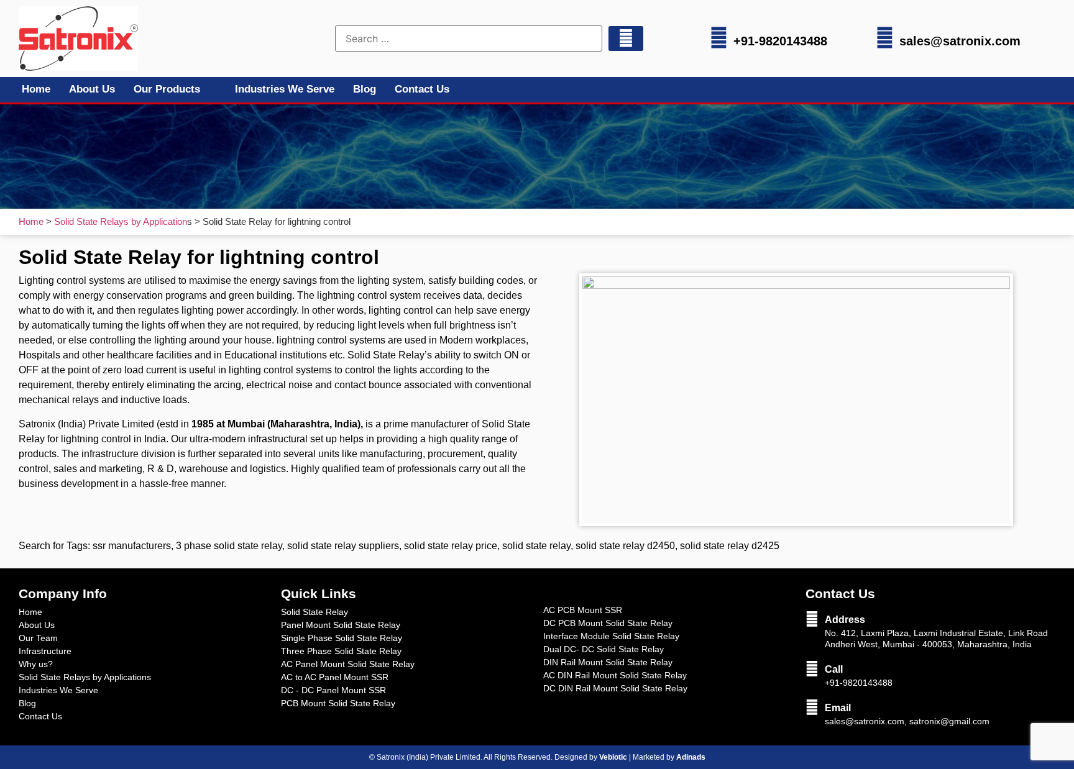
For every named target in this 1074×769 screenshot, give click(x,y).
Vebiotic (613, 757)
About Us (92, 89)
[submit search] (625, 38)
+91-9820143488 (780, 41)
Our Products (167, 89)
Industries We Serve (284, 89)
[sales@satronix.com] (885, 38)
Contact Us (422, 89)
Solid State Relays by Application (120, 221)
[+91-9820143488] (719, 38)
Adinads (690, 757)
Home (36, 89)
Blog (364, 89)
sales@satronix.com (960, 41)
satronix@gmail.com (949, 721)
